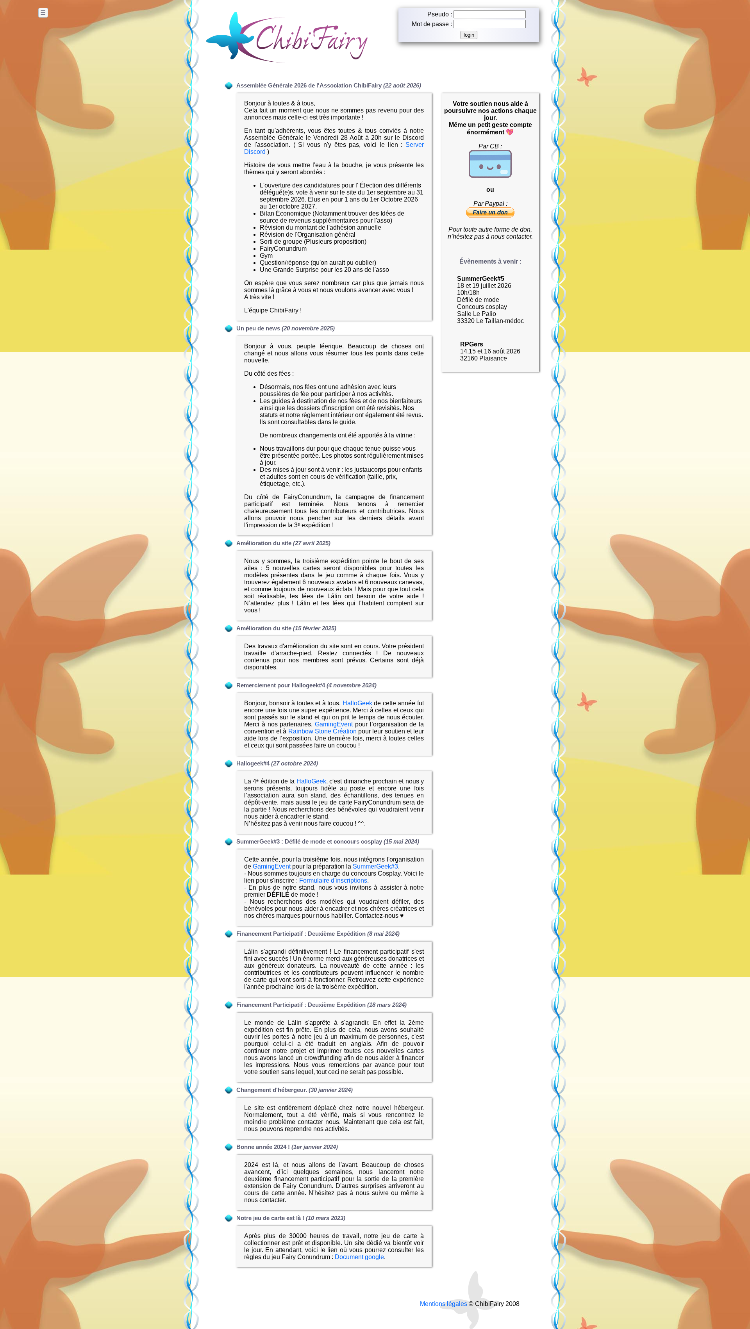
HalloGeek (357, 703)
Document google (359, 1257)
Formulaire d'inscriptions (333, 880)
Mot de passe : (432, 24)
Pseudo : (439, 14)
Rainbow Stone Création (322, 731)
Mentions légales (443, 1303)
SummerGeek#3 (375, 866)
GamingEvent (334, 724)
